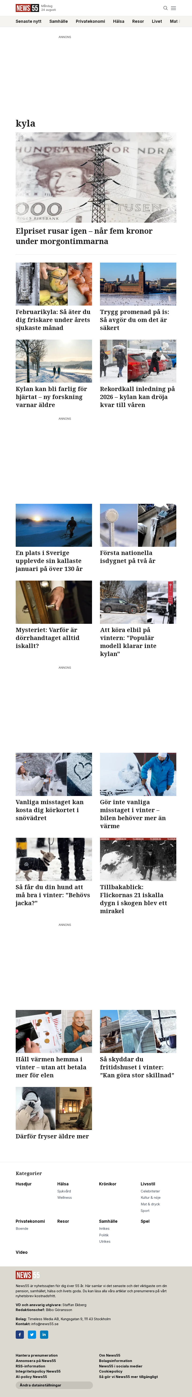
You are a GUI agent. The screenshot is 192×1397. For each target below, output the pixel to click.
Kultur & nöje (151, 1197)
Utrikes (105, 1241)
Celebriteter (150, 1191)
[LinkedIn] (44, 1335)
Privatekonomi (90, 21)
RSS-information (30, 1366)
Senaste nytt (28, 21)
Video (22, 1252)
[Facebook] (20, 1335)
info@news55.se (45, 1324)
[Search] (166, 8)
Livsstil (148, 1184)
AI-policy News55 (31, 1377)
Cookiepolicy (110, 1371)
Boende (22, 1228)
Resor (138, 21)
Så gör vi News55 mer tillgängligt (129, 1377)
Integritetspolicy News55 (38, 1371)
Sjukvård (64, 1191)
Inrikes (104, 1228)
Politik (104, 1235)
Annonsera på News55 (36, 1361)
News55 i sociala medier (121, 1366)
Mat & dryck (150, 1204)
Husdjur (24, 1184)
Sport (145, 1211)
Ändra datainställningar (40, 1385)
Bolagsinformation (115, 1361)
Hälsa (118, 21)
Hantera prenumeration (37, 1355)
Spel (145, 1221)
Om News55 (109, 1355)
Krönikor (107, 1184)
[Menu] (173, 8)
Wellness (64, 1197)
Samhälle (58, 21)
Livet (157, 21)
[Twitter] (32, 1335)
